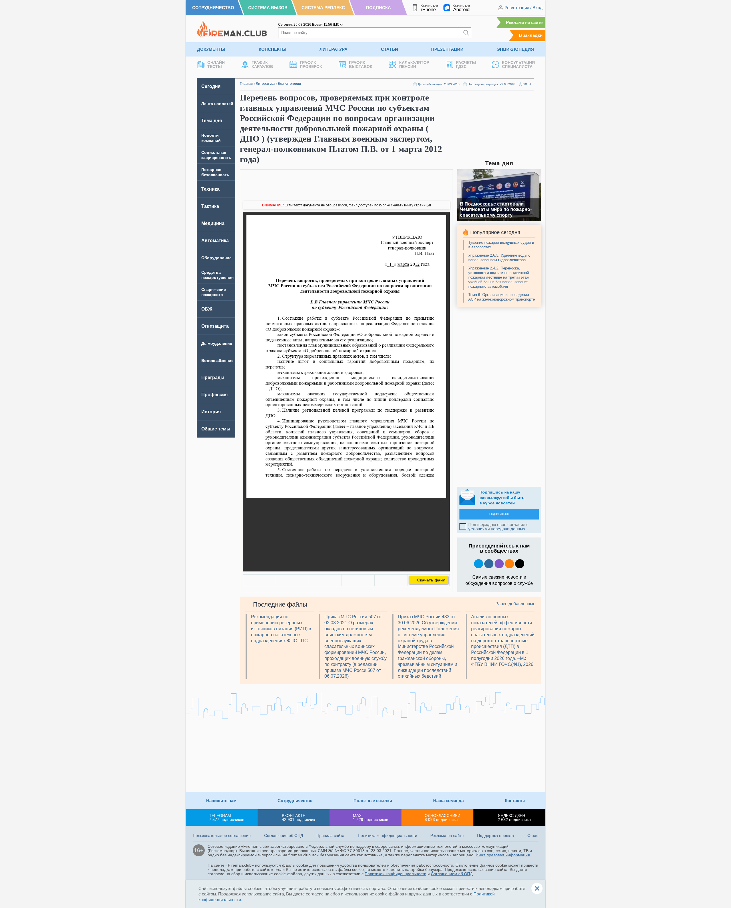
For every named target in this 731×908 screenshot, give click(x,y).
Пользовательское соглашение (222, 835)
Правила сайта (330, 835)
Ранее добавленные (515, 603)
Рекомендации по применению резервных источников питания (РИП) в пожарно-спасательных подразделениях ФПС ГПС (281, 628)
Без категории (289, 84)
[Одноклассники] (292, 580)
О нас (532, 835)
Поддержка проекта (495, 835)
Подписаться (499, 514)
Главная (246, 84)
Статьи (389, 49)
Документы (211, 49)
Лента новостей (217, 103)
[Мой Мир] (391, 580)
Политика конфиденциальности (387, 835)
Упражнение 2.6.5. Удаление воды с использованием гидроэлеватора (499, 257)
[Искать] (466, 33)
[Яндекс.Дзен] (519, 563)
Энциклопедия (515, 49)
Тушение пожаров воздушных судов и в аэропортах (501, 244)
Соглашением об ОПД (452, 873)
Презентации (447, 49)
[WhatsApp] (325, 580)
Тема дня (211, 120)
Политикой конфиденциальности (395, 873)
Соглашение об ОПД (283, 835)
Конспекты (272, 49)
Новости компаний (211, 138)
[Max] (499, 563)
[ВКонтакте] (259, 580)
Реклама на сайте (524, 22)
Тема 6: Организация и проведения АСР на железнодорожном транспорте (501, 297)
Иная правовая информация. (503, 855)
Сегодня (210, 86)
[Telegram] (358, 580)
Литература (334, 49)
